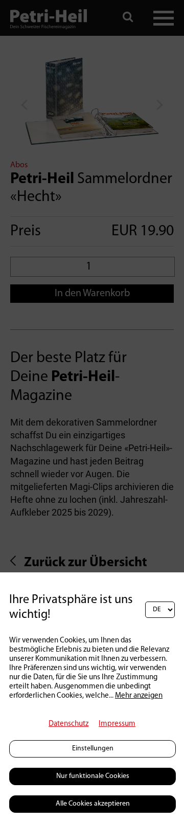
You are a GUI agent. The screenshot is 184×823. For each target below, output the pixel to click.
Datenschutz (68, 724)
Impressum (117, 724)
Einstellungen (92, 748)
